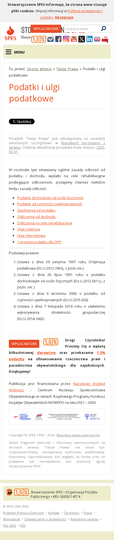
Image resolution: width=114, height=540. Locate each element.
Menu (19, 52)
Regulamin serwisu (85, 519)
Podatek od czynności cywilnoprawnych (49, 203)
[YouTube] (74, 39)
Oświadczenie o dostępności (45, 519)
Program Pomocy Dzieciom (23, 513)
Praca (88, 513)
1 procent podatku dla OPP (39, 241)
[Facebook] (58, 39)
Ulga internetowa (31, 235)
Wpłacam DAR (45, 28)
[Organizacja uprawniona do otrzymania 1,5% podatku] (39, 39)
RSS (22, 525)
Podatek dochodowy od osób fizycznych (50, 197)
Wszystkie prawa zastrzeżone (78, 435)
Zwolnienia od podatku (36, 210)
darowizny (46, 352)
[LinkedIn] (89, 39)
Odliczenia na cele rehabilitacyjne (44, 222)
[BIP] (105, 39)
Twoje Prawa (67, 68)
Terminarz (71, 513)
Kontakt (53, 513)
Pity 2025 (9, 525)
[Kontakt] (51, 39)
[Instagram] (66, 39)
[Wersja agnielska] (97, 39)
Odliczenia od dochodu (36, 216)
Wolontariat (11, 519)
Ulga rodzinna (28, 229)
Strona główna (39, 68)
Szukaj (65, 28)
